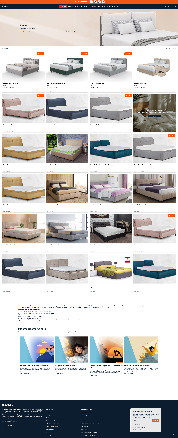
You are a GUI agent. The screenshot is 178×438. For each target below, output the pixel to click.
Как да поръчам (85, 418)
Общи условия (50, 415)
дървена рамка (58, 307)
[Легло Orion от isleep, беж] (154, 67)
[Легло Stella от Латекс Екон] (67, 228)
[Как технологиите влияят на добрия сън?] (37, 349)
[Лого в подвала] (7, 405)
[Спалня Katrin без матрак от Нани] (23, 269)
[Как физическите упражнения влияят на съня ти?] (106, 349)
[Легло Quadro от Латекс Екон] (154, 188)
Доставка (83, 421)
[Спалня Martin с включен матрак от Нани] (111, 108)
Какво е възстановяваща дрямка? (136, 365)
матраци (39, 409)
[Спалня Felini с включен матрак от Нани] (111, 148)
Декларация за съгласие (52, 423)
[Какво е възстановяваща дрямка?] (141, 349)
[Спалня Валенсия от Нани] (111, 228)
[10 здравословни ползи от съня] (71, 349)
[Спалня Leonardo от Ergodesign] (111, 269)
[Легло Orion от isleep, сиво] (111, 67)
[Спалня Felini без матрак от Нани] (154, 269)
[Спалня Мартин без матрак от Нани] (154, 148)
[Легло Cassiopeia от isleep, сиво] (23, 67)
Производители (50, 429)
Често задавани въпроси (88, 435)
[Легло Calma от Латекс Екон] (67, 188)
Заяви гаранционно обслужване (89, 432)
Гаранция (83, 429)
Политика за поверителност (54, 421)
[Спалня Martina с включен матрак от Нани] (23, 148)
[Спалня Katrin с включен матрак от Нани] (67, 108)
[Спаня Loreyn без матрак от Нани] (67, 269)
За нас (47, 412)
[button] (63, 6)
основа (69, 307)
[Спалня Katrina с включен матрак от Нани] (23, 108)
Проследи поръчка (86, 412)
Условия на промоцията (52, 418)
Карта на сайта (50, 435)
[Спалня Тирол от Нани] (67, 148)
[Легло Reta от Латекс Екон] (23, 228)
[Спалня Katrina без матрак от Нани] (154, 228)
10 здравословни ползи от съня (66, 365)
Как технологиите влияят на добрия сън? (35, 365)
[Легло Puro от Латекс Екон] (111, 188)
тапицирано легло (42, 307)
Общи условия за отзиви (53, 426)
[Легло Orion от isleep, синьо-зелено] (67, 67)
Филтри (6, 48)
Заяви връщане (85, 426)
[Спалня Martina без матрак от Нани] (23, 188)
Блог (47, 432)
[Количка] (175, 6)
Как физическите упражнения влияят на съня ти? (106, 366)
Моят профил (84, 415)
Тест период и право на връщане (90, 423)
